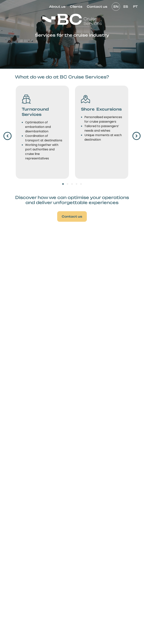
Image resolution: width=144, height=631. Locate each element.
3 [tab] (72, 184)
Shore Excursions (101, 109)
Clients (76, 6)
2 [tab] (67, 184)
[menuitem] (57, 6)
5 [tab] (81, 184)
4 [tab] (77, 184)
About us (57, 6)
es (125, 6)
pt (135, 6)
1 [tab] (63, 184)
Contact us (97, 6)
